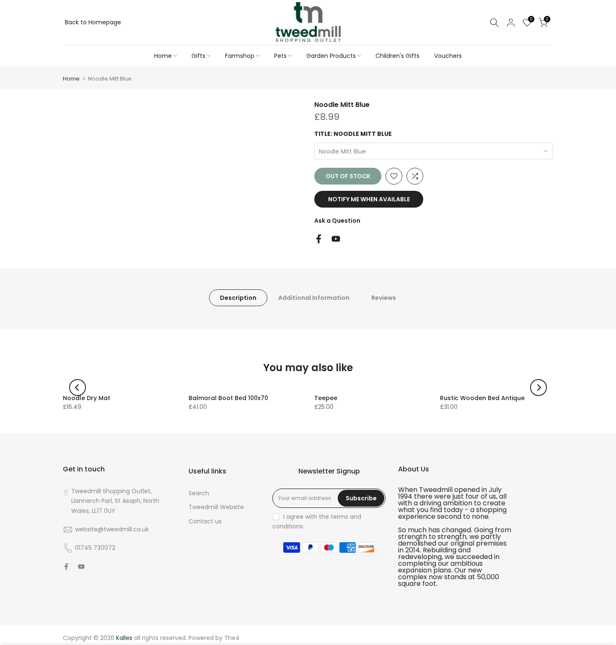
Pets (280, 56)
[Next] (538, 387)
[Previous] (77, 387)
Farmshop (239, 56)
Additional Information (313, 297)
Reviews (383, 297)
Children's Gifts (397, 56)
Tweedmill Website (216, 507)
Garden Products (331, 56)
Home (163, 56)
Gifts (198, 56)
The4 (232, 638)
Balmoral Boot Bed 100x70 (228, 398)
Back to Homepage (93, 22)
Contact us (205, 521)
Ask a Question (337, 220)
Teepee (325, 398)
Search (199, 493)
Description (238, 297)
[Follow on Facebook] (318, 238)
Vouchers (448, 56)
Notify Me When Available (369, 199)
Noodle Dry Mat (86, 398)
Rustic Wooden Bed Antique (482, 398)
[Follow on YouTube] (335, 238)
